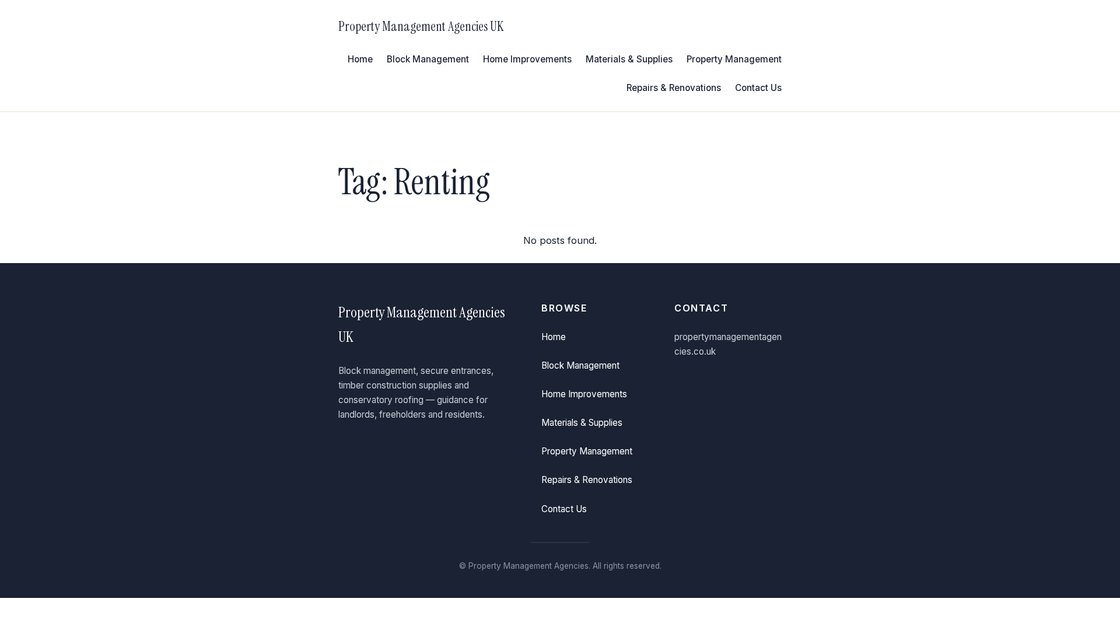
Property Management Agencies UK (420, 26)
